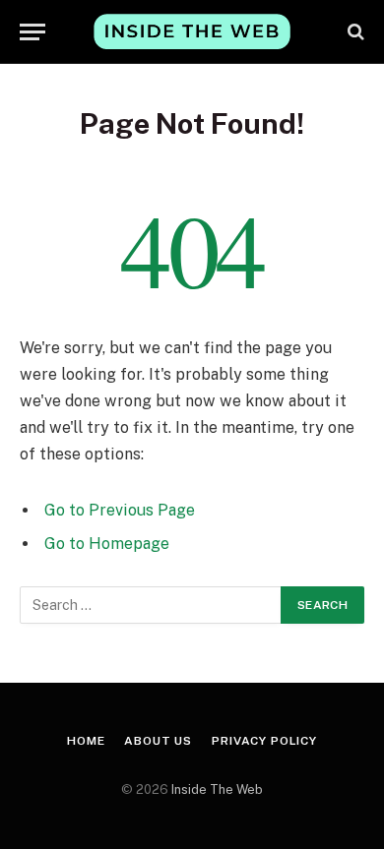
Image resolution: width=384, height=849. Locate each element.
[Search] (354, 32)
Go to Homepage (106, 543)
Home (85, 741)
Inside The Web (217, 789)
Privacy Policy (264, 741)
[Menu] (32, 32)
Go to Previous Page (119, 510)
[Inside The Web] (192, 31)
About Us (158, 741)
